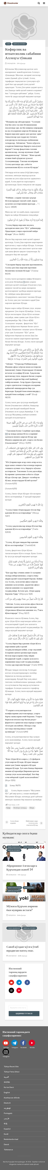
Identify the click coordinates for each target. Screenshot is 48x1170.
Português (8, 1113)
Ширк (32, 808)
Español (7, 1129)
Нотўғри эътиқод (19, 808)
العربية (6, 1077)
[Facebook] (27, 982)
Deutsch (7, 1103)
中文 (5, 1124)
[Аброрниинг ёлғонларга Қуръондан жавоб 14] (24, 851)
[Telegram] (19, 982)
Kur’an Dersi (9, 1087)
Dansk (6, 1144)
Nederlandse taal (11, 1139)
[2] (6, 434)
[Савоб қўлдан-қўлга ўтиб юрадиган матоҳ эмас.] (24, 932)
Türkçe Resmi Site (11, 1066)
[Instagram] (11, 990)
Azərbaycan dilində (12, 1098)
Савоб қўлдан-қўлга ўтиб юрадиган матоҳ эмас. (22, 948)
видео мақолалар (14, 847)
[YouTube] (11, 982)
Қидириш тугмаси (24, 1013)
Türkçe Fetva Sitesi (11, 1072)
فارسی (6, 1118)
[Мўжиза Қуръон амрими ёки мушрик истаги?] (24, 891)
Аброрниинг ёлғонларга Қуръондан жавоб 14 (21, 867)
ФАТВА (7, 1082)
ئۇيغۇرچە (7, 1108)
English (7, 1092)
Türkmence (8, 1149)
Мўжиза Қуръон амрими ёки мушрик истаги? (22, 908)
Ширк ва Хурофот (19, 44)
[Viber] (19, 990)
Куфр (8, 44)
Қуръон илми (28, 847)
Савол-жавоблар (14, 928)
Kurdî (6, 1134)
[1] (24, 282)
